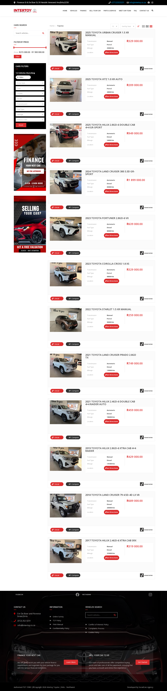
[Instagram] (152, 3)
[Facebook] (149, 3)
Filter (18, 56)
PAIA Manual (57, 624)
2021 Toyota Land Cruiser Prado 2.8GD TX (110, 356)
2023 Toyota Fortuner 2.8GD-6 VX (107, 218)
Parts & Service (110, 11)
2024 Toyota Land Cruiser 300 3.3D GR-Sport (110, 173)
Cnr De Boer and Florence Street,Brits (29, 615)
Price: (16, 52)
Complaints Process (96, 628)
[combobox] (30, 83)
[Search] (43, 33)
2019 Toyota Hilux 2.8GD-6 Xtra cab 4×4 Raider (110, 450)
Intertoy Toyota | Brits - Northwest (61, 687)
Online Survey (58, 616)
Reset (21, 125)
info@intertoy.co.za (26, 625)
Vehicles (73, 11)
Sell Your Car (95, 11)
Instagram (86, 595)
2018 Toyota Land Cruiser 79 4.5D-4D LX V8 (112, 495)
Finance (83, 11)
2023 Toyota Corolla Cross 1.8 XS (107, 263)
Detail (57, 68)
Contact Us (144, 11)
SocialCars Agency (146, 687)
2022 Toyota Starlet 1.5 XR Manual (108, 309)
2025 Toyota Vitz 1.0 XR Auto (103, 79)
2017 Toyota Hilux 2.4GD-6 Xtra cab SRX (110, 540)
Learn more (71, 662)
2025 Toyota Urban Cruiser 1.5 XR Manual (107, 34)
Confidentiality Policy (60, 628)
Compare (75, 68)
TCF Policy (56, 620)
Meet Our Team (125, 11)
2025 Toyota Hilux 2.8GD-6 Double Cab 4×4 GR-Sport (110, 126)
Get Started (142, 662)
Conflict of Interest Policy (98, 624)
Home (65, 11)
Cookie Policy (93, 632)
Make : (24, 77)
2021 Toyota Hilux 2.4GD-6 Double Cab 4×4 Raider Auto (110, 403)
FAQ (135, 11)
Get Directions (112, 52)
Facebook (19, 595)
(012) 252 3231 (24, 620)
